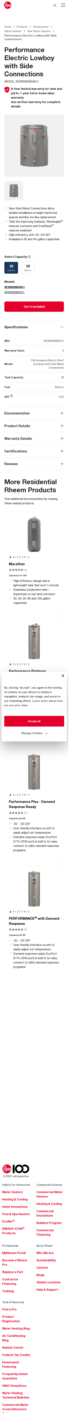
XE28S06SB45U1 (14, 287)
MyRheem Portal (14, 1253)
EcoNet (8, 1221)
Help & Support (47, 1289)
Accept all (34, 721)
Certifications (15, 451)
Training (8, 1291)
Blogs (40, 1275)
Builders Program (48, 1223)
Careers (42, 1267)
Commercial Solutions (49, 1184)
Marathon (17, 564)
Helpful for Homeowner (16, 1184)
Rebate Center (12, 1347)
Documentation (17, 413)
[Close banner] (63, 675)
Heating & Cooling (15, 1199)
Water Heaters (12, 1192)
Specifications (16, 327)
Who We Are (45, 1253)
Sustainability (46, 1260)
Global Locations (48, 1282)
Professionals (10, 1245)
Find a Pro (9, 1309)
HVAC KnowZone (14, 1386)
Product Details (17, 426)
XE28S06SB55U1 (14, 292)
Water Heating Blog (16, 1328)
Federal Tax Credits (16, 1355)
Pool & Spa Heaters (16, 1214)
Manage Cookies (32, 733)
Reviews (11, 464)
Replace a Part (12, 1272)
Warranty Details (18, 438)
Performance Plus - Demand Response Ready (32, 804)
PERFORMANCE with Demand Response (34, 921)
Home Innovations (15, 1207)
